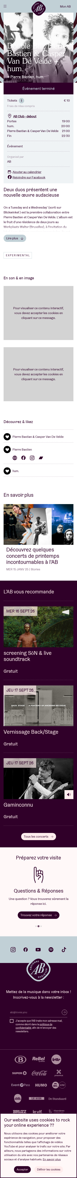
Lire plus (12, 238)
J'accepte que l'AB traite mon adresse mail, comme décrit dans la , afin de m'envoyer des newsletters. (39, 1026)
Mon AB (65, 6)
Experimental (18, 255)
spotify (51, 949)
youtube (38, 949)
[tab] (36, 926)
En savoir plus (52, 1159)
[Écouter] (68, 794)
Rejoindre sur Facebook (29, 177)
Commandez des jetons (42, 915)
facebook (25, 949)
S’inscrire (64, 1012)
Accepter (22, 1169)
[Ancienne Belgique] (38, 8)
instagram (13, 949)
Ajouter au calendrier (27, 172)
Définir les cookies (48, 1169)
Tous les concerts (36, 836)
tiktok (63, 949)
